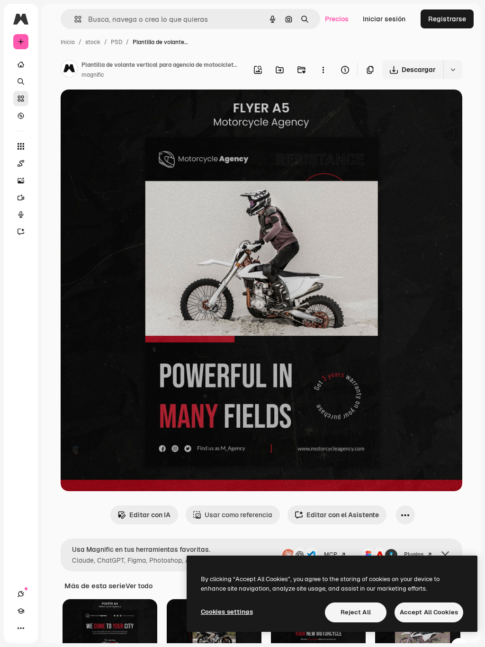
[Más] (20, 628)
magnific (92, 75)
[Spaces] (20, 163)
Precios (337, 19)
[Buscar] (20, 81)
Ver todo (139, 586)
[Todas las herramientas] (20, 146)
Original (121, 107)
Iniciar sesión (384, 19)
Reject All (356, 612)
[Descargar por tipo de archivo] (452, 69)
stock (92, 42)
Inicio (68, 42)
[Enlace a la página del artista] (69, 70)
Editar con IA (150, 515)
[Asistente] (20, 231)
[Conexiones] (20, 594)
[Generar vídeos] (20, 197)
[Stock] (20, 98)
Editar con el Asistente (342, 515)
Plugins (413, 554)
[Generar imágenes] (20, 180)
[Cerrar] (445, 555)
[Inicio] (20, 64)
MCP (330, 554)
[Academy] (20, 611)
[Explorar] (20, 115)
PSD (116, 42)
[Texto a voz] (20, 214)
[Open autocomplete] (74, 19)
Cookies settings (227, 612)
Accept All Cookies (429, 612)
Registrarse (447, 19)
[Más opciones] (323, 69)
